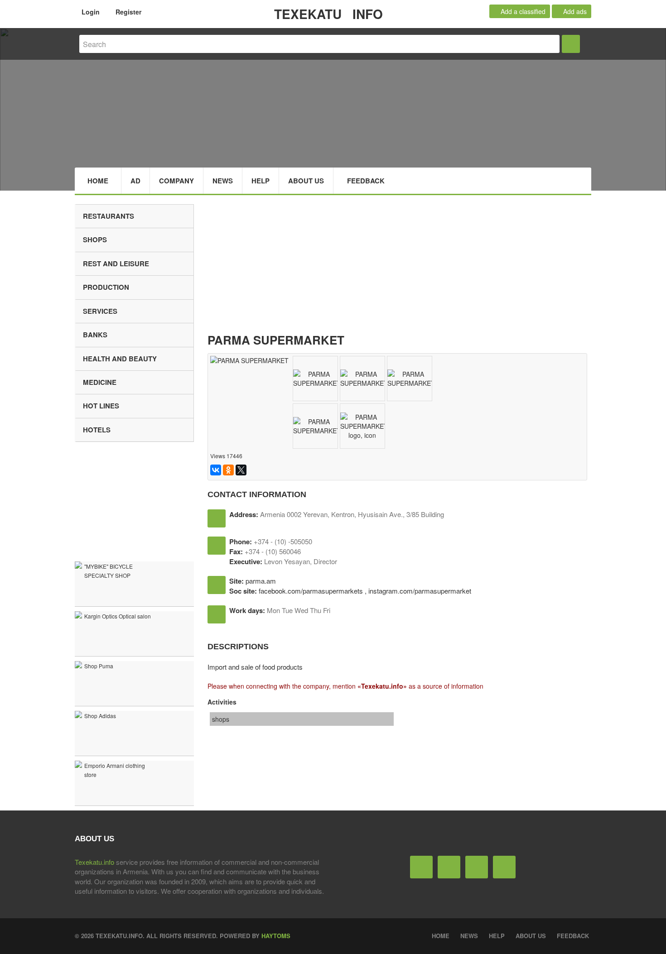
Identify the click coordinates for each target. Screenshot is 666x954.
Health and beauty (120, 359)
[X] (241, 470)
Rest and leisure (116, 263)
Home (97, 181)
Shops (95, 239)
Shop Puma (98, 666)
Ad (135, 181)
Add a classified (522, 11)
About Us (306, 181)
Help (260, 181)
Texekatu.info (94, 862)
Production (106, 287)
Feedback (366, 181)
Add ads (574, 11)
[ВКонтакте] (215, 470)
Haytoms (275, 935)
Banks (95, 335)
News (222, 181)
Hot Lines (101, 406)
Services (100, 311)
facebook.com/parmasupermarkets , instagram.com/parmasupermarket (365, 590)
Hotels (97, 430)
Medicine (99, 382)
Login (90, 11)
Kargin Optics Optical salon (117, 616)
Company (176, 181)
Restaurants (108, 216)
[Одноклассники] (228, 470)
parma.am (261, 580)
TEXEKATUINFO (328, 14)
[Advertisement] (400, 267)
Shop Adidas (100, 715)
